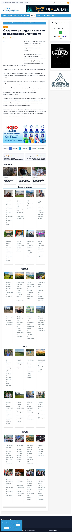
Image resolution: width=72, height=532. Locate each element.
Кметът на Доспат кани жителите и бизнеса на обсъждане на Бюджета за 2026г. (9, 212)
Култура (43, 15)
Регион (15, 15)
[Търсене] (68, 3)
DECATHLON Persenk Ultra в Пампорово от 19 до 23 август (42, 366)
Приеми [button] (18, 525)
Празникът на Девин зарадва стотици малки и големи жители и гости (20, 453)
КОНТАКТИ (26, 2)
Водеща (9, 22)
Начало (4, 15)
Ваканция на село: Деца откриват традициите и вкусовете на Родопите (39, 180)
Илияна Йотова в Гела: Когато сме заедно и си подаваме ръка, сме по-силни (30, 489)
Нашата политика (14, 527)
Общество (33, 15)
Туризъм (48, 15)
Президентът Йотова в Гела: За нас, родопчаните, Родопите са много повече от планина (42, 489)
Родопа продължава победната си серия (21, 364)
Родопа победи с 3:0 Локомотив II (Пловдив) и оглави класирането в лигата (21, 411)
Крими (38, 15)
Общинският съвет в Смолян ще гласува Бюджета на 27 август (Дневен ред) (24, 180)
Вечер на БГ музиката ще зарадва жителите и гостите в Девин (41, 249)
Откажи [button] (6, 527)
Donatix (55, 530)
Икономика (26, 15)
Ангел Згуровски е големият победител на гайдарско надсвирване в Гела (21, 487)
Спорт (53, 15)
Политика (20, 15)
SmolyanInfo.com (8, 520)
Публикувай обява (7, 2)
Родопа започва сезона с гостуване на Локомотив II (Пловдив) (41, 410)
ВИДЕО (13, 2)
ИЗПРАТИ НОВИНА (19, 2)
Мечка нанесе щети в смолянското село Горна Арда (9, 180)
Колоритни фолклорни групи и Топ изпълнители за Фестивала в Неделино (10, 487)
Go (60, 32)
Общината (10, 15)
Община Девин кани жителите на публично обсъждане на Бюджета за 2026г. (9, 250)
